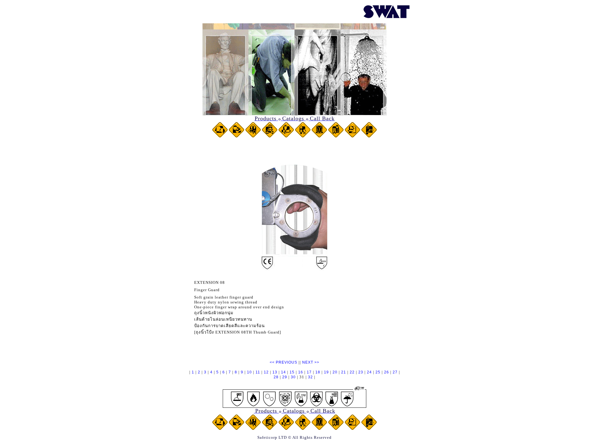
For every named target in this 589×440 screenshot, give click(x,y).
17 (309, 372)
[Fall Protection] (336, 136)
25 (377, 372)
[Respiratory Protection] (269, 136)
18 (317, 372)
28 (276, 377)
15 (292, 372)
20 (335, 372)
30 (293, 377)
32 (310, 377)
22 (352, 372)
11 (258, 372)
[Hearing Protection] (253, 136)
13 (274, 372)
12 (266, 372)
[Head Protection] (220, 136)
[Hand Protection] (286, 136)
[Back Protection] (319, 136)
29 (284, 377)
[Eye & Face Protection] (236, 136)
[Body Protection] (302, 136)
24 (369, 372)
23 (360, 372)
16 (300, 372)
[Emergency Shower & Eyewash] (369, 136)
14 (283, 372)
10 (249, 372)
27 (395, 372)
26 (386, 372)
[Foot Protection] (352, 136)
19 (326, 372)
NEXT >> (310, 362)
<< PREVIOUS (283, 362)
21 (343, 372)
